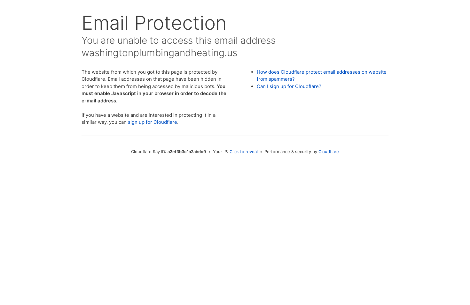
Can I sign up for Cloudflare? (289, 86)
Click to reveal (244, 151)
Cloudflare (328, 151)
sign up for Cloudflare (152, 122)
